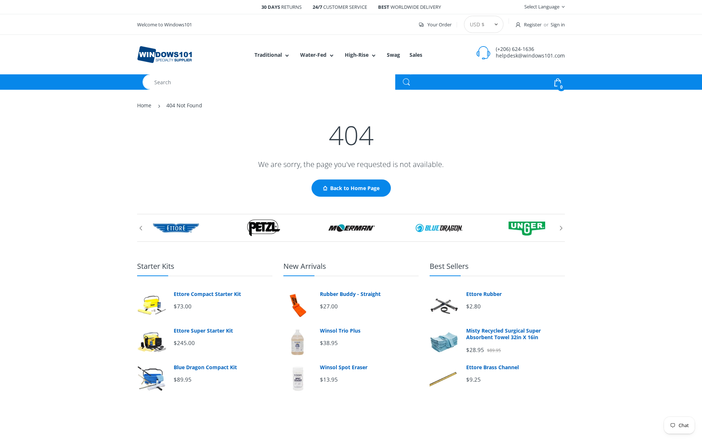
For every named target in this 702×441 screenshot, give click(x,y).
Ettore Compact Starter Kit (207, 294)
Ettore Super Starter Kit (203, 330)
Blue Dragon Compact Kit (205, 367)
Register (533, 24)
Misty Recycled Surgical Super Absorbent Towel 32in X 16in (503, 334)
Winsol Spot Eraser (343, 367)
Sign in (558, 24)
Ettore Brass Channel (492, 367)
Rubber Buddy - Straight (350, 294)
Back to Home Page (355, 188)
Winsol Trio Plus (340, 330)
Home (144, 105)
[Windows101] (164, 54)
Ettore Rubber (484, 294)
